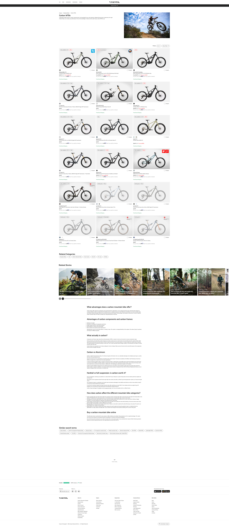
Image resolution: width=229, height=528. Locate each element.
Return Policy (135, 509)
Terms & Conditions (81, 508)
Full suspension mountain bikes (100, 430)
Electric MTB (89, 406)
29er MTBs (134, 430)
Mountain (153, 503)
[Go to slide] (104, 299)
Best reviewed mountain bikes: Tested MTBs (118, 433)
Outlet (153, 511)
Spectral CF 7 (61, 239)
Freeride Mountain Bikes (64, 433)
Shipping (135, 503)
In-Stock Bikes (117, 502)
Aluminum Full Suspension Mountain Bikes (86, 433)
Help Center (135, 500)
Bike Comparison (118, 505)
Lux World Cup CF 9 (63, 206)
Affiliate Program (81, 516)
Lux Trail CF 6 (98, 206)
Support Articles (136, 502)
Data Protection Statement (82, 511)
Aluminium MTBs (158, 430)
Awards (79, 503)
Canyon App (98, 505)
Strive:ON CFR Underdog (137, 72)
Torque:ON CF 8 (136, 105)
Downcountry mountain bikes (102, 433)
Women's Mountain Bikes (124, 430)
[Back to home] (114, 2)
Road (153, 500)
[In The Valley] (134, 137)
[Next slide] (63, 298)
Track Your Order (136, 511)
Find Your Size (117, 503)
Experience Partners (100, 503)
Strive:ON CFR (98, 72)
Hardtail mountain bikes (113, 430)
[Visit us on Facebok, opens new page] (72, 491)
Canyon (60, 13)
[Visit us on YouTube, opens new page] (79, 491)
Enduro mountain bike (91, 396)
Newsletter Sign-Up (65, 491)
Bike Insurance (117, 509)
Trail (69, 256)
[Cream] (62, 237)
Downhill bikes (89, 403)
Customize (98, 506)
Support (80, 2)
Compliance (80, 514)
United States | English (164, 523)
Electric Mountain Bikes (77, 256)
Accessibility (80, 517)
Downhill (93, 256)
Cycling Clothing (155, 509)
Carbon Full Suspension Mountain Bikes (75, 430)
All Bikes (153, 512)
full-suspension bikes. (107, 388)
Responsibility (80, 502)
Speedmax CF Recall (137, 512)
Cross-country (89, 401)
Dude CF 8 (135, 139)
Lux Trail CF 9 (61, 172)
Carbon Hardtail (63, 430)
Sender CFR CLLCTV (100, 105)
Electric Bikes (154, 505)
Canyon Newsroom (81, 506)
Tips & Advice (98, 502)
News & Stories (99, 500)
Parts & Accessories (155, 508)
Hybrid (153, 506)
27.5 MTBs (74, 433)
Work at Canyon (81, 505)
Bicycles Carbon (89, 430)
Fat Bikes (105, 256)
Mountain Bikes (66, 13)
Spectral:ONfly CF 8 (62, 72)
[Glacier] (136, 204)
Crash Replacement (137, 508)
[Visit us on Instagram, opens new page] (76, 491)
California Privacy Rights (82, 512)
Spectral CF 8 (98, 139)
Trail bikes (89, 399)
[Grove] (99, 204)
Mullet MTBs (141, 430)
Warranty (135, 506)
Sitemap (97, 508)
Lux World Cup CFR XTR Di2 (138, 239)
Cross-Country (86, 256)
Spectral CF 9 (61, 139)
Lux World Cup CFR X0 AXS (101, 239)
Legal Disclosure (81, 509)
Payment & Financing (137, 505)
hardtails (99, 388)
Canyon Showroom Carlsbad (83, 500)
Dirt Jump (99, 256)
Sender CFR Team (136, 172)
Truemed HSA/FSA (118, 508)
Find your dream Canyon (119, 500)
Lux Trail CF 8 (61, 105)
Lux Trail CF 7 (135, 206)
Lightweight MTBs (149, 430)
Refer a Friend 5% (118, 506)
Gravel (153, 502)
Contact (134, 514)
